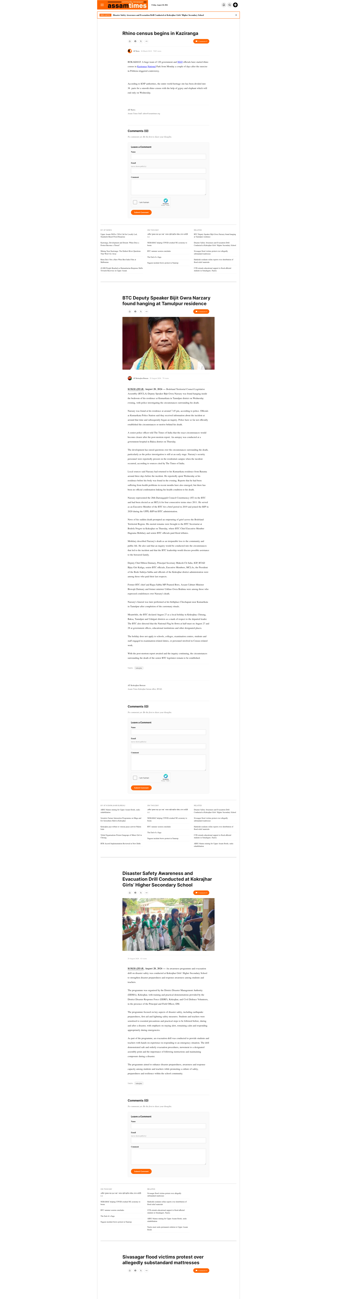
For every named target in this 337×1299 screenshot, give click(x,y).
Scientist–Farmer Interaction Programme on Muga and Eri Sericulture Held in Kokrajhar (121, 819)
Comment (135, 177)
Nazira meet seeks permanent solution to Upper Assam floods (167, 1228)
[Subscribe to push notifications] (223, 5)
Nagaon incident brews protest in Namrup (162, 263)
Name (133, 151)
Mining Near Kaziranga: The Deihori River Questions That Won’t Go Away (121, 252)
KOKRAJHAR (136, 389)
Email (138, 164)
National (152, 66)
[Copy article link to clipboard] (146, 41)
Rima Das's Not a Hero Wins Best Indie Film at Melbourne (118, 260)
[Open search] (229, 5)
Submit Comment (141, 212)
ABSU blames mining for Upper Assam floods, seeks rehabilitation (120, 810)
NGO (180, 61)
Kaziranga (142, 66)
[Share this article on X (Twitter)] (141, 41)
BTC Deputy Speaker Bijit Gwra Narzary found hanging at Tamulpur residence (215, 235)
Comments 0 (202, 41)
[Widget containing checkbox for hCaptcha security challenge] (151, 202)
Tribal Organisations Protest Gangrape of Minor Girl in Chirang (121, 836)
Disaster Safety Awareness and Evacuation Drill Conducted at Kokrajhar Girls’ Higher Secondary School (158, 15)
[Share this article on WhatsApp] (130, 41)
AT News (136, 51)
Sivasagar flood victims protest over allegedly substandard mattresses (211, 252)
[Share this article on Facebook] (135, 41)
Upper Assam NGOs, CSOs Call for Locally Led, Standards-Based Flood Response (119, 235)
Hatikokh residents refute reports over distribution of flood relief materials (213, 260)
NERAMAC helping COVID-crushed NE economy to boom (167, 244)
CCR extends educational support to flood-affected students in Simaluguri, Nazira (212, 269)
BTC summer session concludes (159, 251)
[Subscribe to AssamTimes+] (235, 5)
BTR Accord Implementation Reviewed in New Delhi (121, 843)
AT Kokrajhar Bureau (140, 378)
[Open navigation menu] (102, 5)
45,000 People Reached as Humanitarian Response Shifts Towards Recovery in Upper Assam (122, 269)
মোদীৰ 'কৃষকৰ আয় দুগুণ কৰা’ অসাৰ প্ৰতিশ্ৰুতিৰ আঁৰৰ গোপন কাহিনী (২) (167, 235)
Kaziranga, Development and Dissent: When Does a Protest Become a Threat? (120, 244)
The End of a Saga (154, 257)
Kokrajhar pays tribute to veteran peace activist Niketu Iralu (121, 827)
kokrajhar (139, 668)
